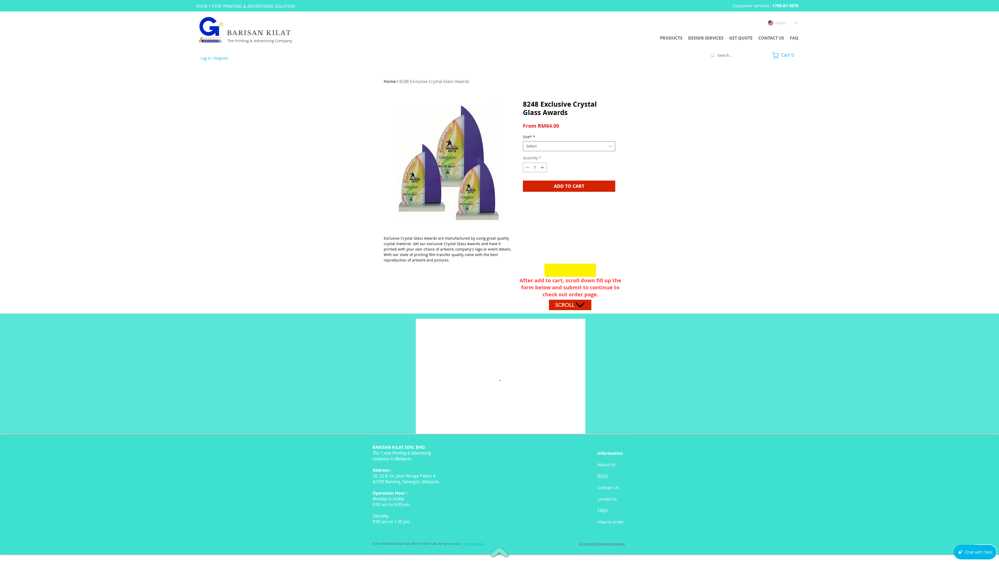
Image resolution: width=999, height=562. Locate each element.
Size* (529, 136)
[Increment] (543, 167)
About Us (607, 465)
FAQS (603, 510)
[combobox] (569, 146)
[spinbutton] (535, 167)
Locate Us (607, 499)
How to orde (610, 522)
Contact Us (608, 487)
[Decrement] (527, 167)
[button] (785, 55)
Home (390, 81)
